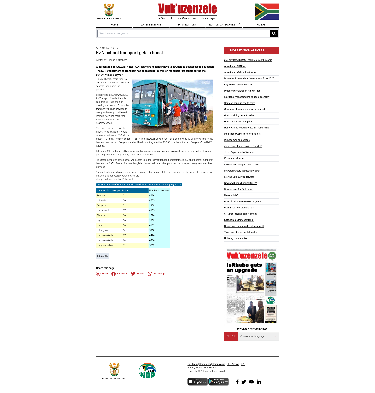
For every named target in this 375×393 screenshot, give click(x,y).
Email (105, 273)
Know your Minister (234, 158)
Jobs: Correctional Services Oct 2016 (243, 146)
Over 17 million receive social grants (242, 201)
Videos (260, 24)
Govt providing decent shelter (239, 115)
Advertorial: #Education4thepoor (241, 72)
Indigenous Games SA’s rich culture (242, 133)
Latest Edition (151, 24)
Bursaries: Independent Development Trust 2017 (249, 78)
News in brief (231, 195)
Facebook (122, 273)
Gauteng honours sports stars (239, 103)
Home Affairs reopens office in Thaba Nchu (246, 127)
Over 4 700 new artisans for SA (240, 207)
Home (114, 24)
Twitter (140, 273)
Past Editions (187, 24)
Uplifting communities (235, 238)
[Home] (187, 12)
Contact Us (205, 364)
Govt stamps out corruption (238, 121)
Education (102, 256)
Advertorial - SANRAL (235, 66)
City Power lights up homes (238, 84)
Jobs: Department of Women (239, 152)
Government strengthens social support (244, 109)
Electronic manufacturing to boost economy (247, 97)
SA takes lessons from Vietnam (240, 213)
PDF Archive (233, 364)
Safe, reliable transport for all (239, 220)
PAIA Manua (210, 367)
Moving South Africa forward (239, 176)
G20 (243, 364)
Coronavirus (218, 364)
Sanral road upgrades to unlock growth (244, 226)
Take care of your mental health (240, 232)
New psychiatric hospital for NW (240, 183)
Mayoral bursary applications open (242, 170)
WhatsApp (159, 273)
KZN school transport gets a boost (242, 164)
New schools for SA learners (238, 189)
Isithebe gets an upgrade (237, 140)
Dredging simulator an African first (242, 90)
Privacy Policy (195, 367)
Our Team (193, 364)
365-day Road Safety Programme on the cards (248, 60)
